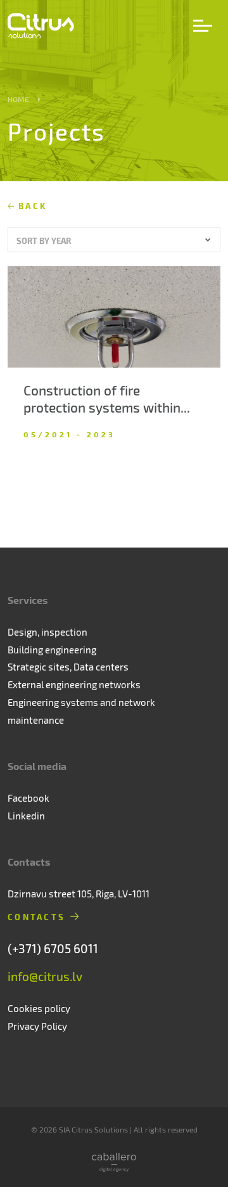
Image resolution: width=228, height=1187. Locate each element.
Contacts (36, 916)
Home (18, 98)
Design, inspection (47, 632)
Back (32, 205)
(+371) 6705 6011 (53, 948)
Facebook (28, 798)
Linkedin (26, 815)
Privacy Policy (37, 1026)
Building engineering (52, 649)
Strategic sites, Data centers (68, 666)
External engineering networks (74, 684)
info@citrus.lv (45, 976)
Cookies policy (39, 1008)
